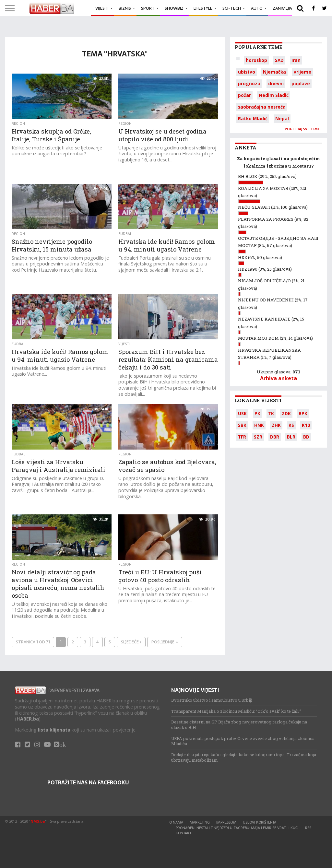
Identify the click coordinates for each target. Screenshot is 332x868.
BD (306, 437)
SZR (258, 437)
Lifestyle (203, 8)
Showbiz (174, 8)
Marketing (200, 822)
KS (291, 425)
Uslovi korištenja (259, 822)
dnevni (276, 83)
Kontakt (183, 833)
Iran (296, 60)
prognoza (249, 83)
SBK (242, 425)
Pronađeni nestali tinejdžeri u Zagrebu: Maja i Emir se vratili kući (237, 828)
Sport (148, 8)
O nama (176, 822)
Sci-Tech (231, 8)
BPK (303, 413)
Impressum (226, 822)
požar (244, 95)
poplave (300, 83)
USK (242, 413)
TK (271, 413)
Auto (257, 8)
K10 (306, 425)
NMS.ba (37, 821)
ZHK (276, 425)
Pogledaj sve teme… (303, 129)
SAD (279, 60)
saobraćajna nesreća (262, 107)
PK (257, 413)
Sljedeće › (131, 642)
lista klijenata (54, 730)
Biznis (125, 8)
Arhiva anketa (278, 378)
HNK (259, 425)
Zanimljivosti (287, 8)
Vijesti (102, 8)
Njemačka (274, 72)
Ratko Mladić (252, 118)
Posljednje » (164, 642)
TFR (242, 437)
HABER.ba (28, 719)
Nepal (282, 118)
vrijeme (302, 72)
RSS (308, 828)
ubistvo (246, 72)
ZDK (286, 413)
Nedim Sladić (274, 95)
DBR (274, 437)
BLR (291, 437)
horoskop (256, 60)
